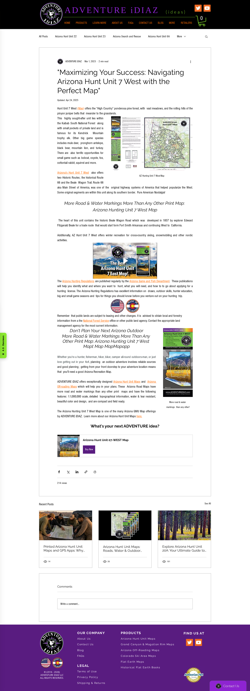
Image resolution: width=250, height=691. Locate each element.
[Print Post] (95, 472)
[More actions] (190, 61)
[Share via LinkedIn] (77, 472)
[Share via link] (86, 472)
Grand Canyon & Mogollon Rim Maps (147, 644)
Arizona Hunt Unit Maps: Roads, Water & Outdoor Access (121, 548)
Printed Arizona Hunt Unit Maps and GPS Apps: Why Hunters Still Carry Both (63, 548)
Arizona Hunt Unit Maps (138, 638)
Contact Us (85, 644)
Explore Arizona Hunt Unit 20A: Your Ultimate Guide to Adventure (183, 548)
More (179, 36)
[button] (99, 22)
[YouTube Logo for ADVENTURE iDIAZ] (207, 8)
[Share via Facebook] (59, 472)
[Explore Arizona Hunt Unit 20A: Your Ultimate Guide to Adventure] (184, 525)
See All (208, 503)
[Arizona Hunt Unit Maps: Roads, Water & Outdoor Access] (125, 525)
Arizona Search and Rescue (127, 36)
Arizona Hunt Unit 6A (159, 36)
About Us (84, 638)
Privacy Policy (87, 677)
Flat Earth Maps (132, 661)
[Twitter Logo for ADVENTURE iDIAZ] (198, 8)
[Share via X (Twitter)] (68, 472)
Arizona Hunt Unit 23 (95, 36)
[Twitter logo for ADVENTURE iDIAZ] (189, 642)
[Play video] (125, 261)
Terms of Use (87, 671)
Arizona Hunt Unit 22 (66, 36)
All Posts (43, 36)
